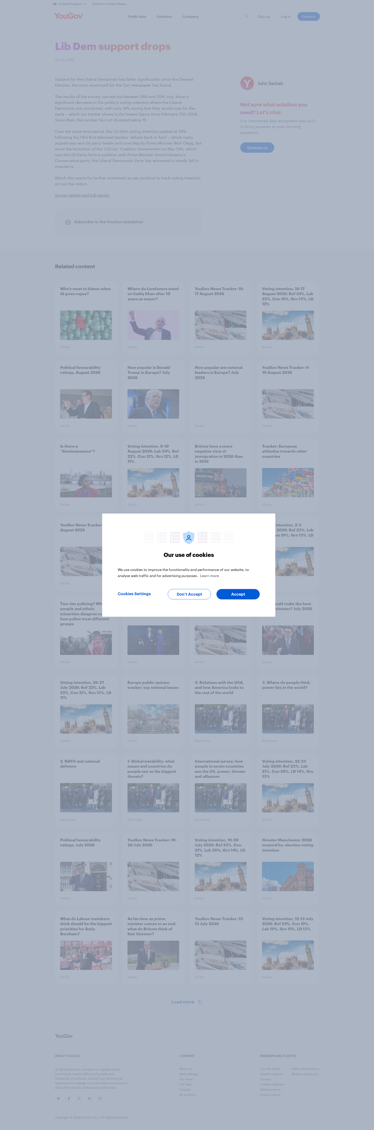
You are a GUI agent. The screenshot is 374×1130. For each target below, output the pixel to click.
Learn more (209, 575)
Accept (238, 594)
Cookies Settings (134, 594)
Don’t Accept (189, 594)
